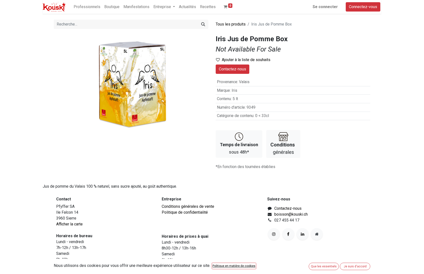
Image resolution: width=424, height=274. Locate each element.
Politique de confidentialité (185, 212)
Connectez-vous (363, 6)
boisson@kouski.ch (291, 214)
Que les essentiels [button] (324, 266)
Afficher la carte (69, 224)
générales (282, 148)
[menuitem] (87, 7)
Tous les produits (231, 24)
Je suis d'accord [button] (355, 266)
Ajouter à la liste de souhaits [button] (246, 59)
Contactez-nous (232, 69)
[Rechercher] (203, 24)
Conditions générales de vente (188, 206)
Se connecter (325, 6)
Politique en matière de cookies (233, 266)
